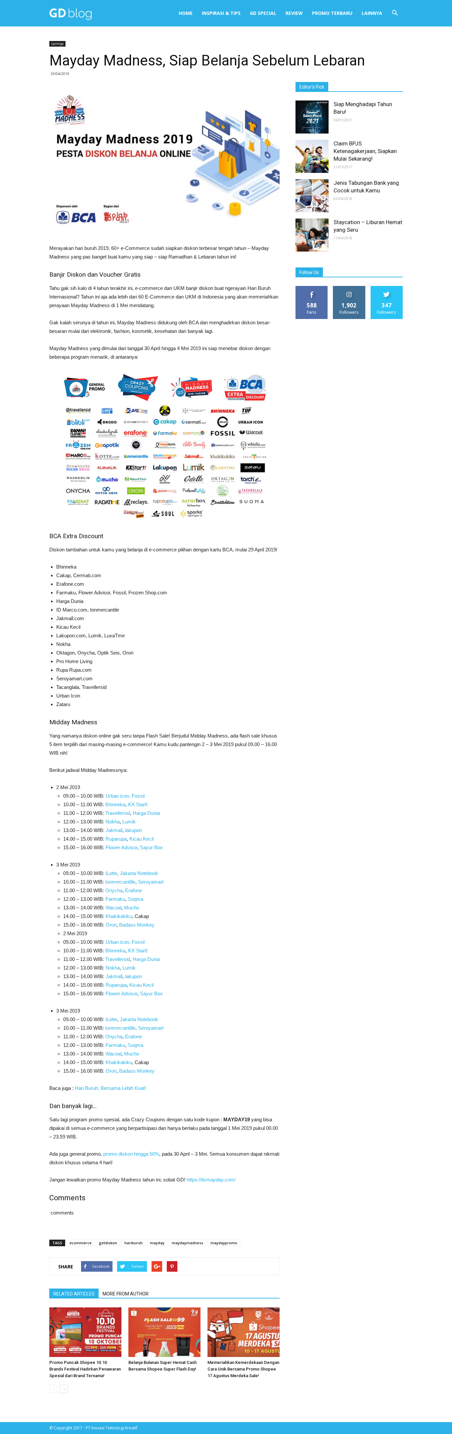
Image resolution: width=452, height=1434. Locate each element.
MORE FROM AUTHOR (126, 1293)
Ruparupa (116, 839)
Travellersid (117, 813)
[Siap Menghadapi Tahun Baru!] (312, 117)
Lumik (129, 821)
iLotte (111, 873)
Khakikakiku (119, 916)
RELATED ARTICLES (74, 1293)
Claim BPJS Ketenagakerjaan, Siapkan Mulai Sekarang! (365, 151)
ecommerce (80, 1242)
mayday (157, 1242)
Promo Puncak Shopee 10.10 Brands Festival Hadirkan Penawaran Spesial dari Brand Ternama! (85, 1369)
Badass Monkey (137, 925)
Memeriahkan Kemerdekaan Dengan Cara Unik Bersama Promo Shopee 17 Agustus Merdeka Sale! (243, 1369)
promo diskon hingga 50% (131, 1154)
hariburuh (133, 1242)
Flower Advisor (121, 847)
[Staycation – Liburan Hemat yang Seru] (312, 235)
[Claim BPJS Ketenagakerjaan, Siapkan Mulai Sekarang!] (312, 156)
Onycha (113, 890)
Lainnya (372, 13)
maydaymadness (187, 1242)
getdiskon (108, 1242)
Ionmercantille (120, 882)
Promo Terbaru (332, 13)
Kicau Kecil (141, 839)
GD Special (263, 13)
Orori (111, 925)
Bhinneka (115, 804)
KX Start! (138, 804)
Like (312, 288)
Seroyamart (150, 882)
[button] (395, 13)
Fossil (138, 796)
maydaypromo (223, 1242)
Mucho (131, 907)
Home (186, 13)
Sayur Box (151, 847)
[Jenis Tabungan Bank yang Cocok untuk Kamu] (312, 195)
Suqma (135, 899)
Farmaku (115, 899)
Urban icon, (118, 796)
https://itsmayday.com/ (211, 1179)
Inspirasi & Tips (221, 13)
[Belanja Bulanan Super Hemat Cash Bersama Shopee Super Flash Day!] (164, 1332)
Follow (349, 288)
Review (294, 13)
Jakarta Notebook (139, 873)
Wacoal (113, 907)
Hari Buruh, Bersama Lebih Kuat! (110, 1088)
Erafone (133, 890)
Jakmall (114, 830)
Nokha (113, 821)
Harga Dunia (146, 813)
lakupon (133, 830)
